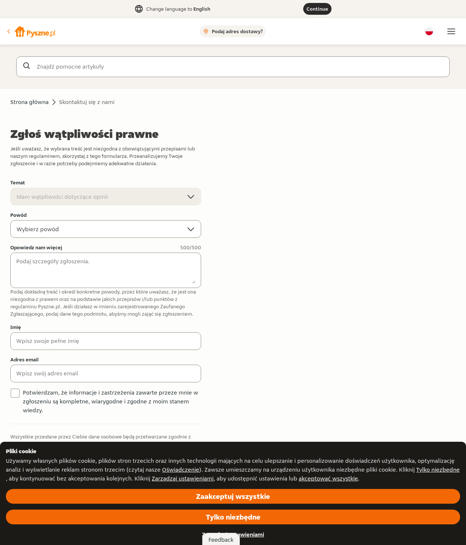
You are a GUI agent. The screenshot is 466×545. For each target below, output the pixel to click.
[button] (30, 31)
